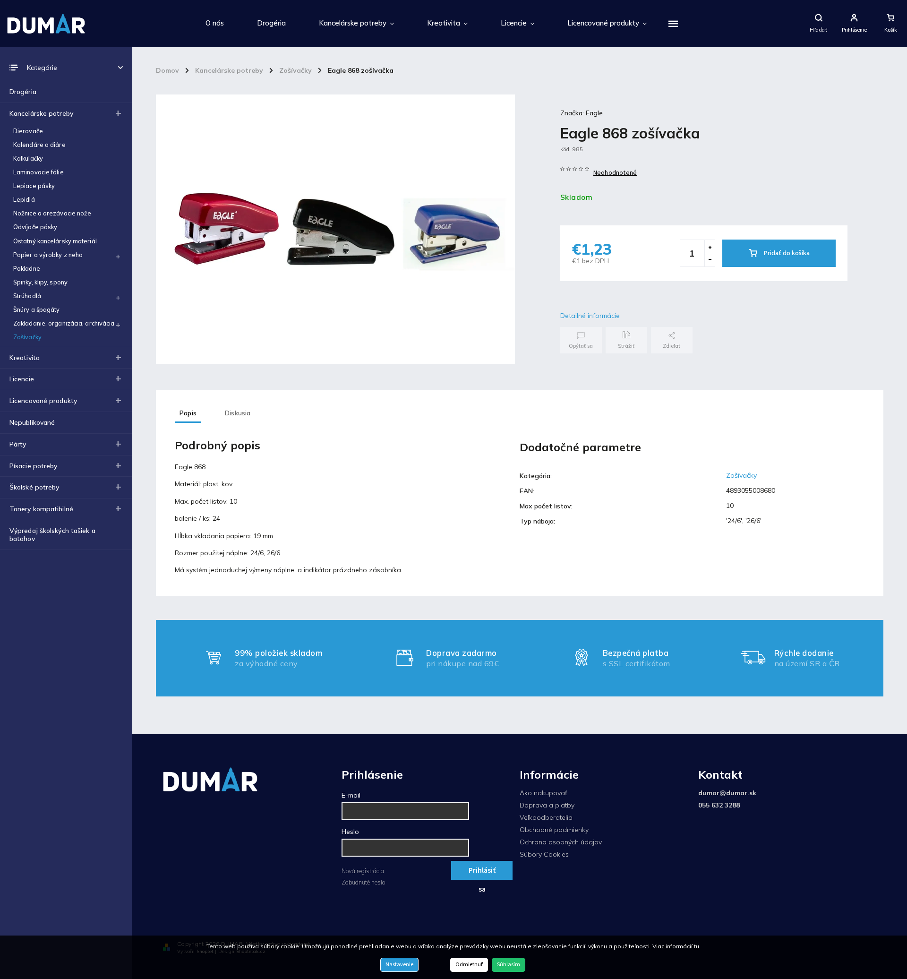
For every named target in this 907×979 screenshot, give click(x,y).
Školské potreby (34, 487)
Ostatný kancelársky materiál (55, 241)
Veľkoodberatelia (546, 817)
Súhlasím (508, 965)
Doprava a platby (547, 805)
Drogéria (22, 91)
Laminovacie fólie (38, 172)
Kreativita (24, 357)
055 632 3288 (719, 805)
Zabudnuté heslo (363, 882)
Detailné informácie (590, 315)
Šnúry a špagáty (36, 309)
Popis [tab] (188, 413)
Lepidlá (24, 199)
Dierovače (28, 131)
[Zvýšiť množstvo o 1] (709, 246)
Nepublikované (32, 422)
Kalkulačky (28, 158)
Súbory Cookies (544, 854)
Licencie (21, 379)
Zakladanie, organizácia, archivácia (64, 323)
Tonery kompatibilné (41, 509)
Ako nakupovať (543, 793)
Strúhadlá (27, 296)
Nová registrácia (363, 871)
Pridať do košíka (787, 253)
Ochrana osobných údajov (561, 842)
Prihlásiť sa (482, 872)
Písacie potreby (33, 466)
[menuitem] (214, 23)
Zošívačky (27, 337)
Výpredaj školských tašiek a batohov (52, 534)
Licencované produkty (43, 400)
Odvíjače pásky (35, 227)
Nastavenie (399, 965)
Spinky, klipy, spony (40, 282)
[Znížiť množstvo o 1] (709, 259)
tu (696, 946)
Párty (17, 444)
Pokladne (26, 268)
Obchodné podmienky (554, 829)
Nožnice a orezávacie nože (52, 213)
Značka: (581, 113)
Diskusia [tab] (238, 413)
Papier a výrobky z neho (48, 254)
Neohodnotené (615, 173)
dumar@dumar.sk (727, 793)
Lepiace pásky (34, 185)
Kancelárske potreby (41, 113)
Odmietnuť (469, 965)
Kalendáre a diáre (39, 144)
